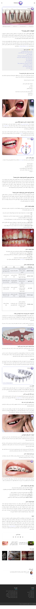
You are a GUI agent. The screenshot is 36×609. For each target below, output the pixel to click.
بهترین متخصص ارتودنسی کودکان (12, 597)
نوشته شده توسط (6, 26)
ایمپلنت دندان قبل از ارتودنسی (27, 64)
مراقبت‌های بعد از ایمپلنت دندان (27, 66)
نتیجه (31, 69)
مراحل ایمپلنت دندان (29, 60)
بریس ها (21, 133)
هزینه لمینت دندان (31, 597)
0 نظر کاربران (14, 26)
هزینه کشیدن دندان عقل (30, 592)
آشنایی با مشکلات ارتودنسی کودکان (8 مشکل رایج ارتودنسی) (19, 571)
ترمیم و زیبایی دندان (22, 26)
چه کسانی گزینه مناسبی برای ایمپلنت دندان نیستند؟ (24, 57)
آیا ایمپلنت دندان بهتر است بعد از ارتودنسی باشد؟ (25, 63)
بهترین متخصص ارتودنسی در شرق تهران (11, 596)
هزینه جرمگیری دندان (31, 596)
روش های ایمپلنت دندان (28, 61)
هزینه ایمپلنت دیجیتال (31, 594)
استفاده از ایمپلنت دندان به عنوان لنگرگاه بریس (25, 52)
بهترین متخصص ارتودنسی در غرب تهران (12, 593)
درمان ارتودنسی (6, 125)
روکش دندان (22, 259)
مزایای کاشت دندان (29, 54)
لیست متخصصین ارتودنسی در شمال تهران (11, 594)
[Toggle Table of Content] (32, 49)
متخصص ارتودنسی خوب (25, 124)
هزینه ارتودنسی (32, 590)
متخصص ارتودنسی (12, 526)
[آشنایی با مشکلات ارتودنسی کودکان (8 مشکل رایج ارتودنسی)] (31, 573)
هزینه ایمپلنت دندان (29, 67)
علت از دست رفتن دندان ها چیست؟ (26, 51)
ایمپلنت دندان (21, 159)
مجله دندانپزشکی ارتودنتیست (23, 46)
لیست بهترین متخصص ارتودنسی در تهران (11, 590)
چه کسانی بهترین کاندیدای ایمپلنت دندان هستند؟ (25, 55)
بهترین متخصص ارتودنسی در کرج (12, 592)
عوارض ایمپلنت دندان (29, 58)
